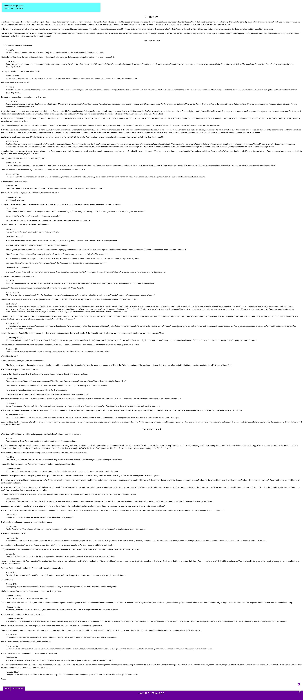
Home (7, 688)
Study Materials (18, 688)
